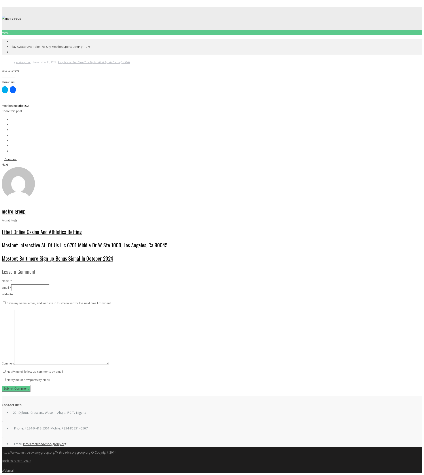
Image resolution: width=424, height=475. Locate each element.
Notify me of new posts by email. (28, 380)
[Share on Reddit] (12, 140)
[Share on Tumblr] (12, 146)
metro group (23, 62)
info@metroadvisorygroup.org (44, 444)
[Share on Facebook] (12, 119)
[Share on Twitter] (12, 124)
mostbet (7, 106)
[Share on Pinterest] (12, 135)
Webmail (8, 470)
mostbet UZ (21, 106)
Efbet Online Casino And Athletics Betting (42, 232)
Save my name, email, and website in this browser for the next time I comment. (59, 303)
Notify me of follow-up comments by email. (35, 372)
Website (7, 294)
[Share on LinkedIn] (12, 130)
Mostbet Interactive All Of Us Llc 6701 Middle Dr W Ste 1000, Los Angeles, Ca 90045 (84, 245)
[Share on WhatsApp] (12, 151)
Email (6, 288)
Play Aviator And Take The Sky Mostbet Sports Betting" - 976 (50, 47)
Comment (8, 363)
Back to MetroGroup (16, 461)
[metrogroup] (11, 19)
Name (7, 281)
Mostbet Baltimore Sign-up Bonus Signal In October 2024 (57, 258)
